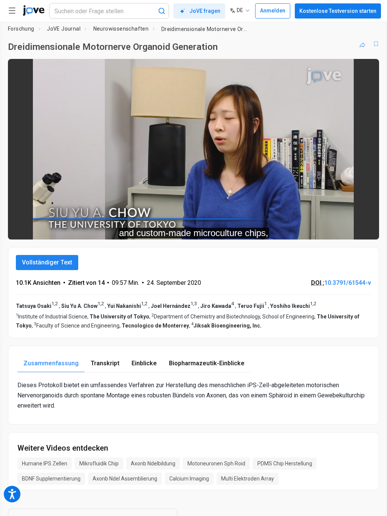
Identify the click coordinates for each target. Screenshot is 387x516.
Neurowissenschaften (121, 29)
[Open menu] (12, 11)
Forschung (21, 29)
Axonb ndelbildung (153, 463)
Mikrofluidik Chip (99, 463)
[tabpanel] (193, 395)
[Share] (362, 44)
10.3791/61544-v (347, 282)
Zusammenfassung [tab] (51, 363)
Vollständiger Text (47, 262)
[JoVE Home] (34, 10)
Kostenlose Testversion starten (337, 11)
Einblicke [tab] (144, 363)
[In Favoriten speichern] (376, 44)
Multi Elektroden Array (247, 479)
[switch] (306, 228)
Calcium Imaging (189, 479)
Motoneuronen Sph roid (216, 463)
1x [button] (349, 228)
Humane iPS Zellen (44, 463)
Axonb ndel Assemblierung (125, 479)
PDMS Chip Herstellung (284, 463)
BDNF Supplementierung (51, 479)
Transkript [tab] (105, 363)
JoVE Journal (63, 29)
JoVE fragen (204, 11)
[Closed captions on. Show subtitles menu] (365, 228)
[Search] (162, 11)
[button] (367, 69)
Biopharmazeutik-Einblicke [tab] (207, 363)
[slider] (159, 228)
